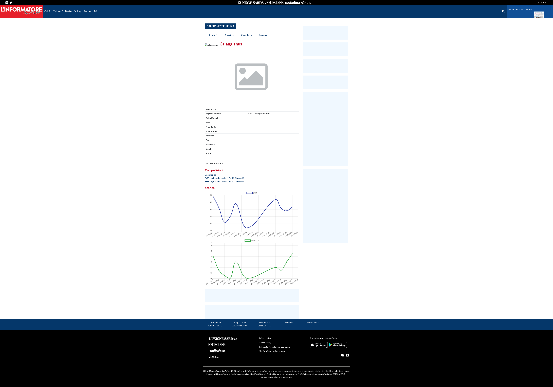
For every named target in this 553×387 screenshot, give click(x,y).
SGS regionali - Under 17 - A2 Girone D (224, 178)
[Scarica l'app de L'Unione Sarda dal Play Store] (337, 344)
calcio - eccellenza (220, 26)
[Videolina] (275, 2)
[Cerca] (503, 11)
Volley (77, 11)
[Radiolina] (292, 2)
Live (85, 11)
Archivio (93, 11)
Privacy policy (265, 338)
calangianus (231, 43)
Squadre (263, 35)
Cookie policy (265, 342)
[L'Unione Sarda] (252, 2)
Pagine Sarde (313, 323)
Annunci (289, 323)
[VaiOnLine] (306, 2)
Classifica (229, 35)
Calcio (47, 11)
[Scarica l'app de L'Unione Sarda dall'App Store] (318, 344)
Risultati (213, 35)
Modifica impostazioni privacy (272, 351)
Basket (69, 11)
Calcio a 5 (58, 11)
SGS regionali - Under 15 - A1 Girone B (224, 181)
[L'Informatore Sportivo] (21, 11)
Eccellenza (210, 175)
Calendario (246, 35)
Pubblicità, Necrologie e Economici (274, 347)
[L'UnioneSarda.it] (223, 338)
